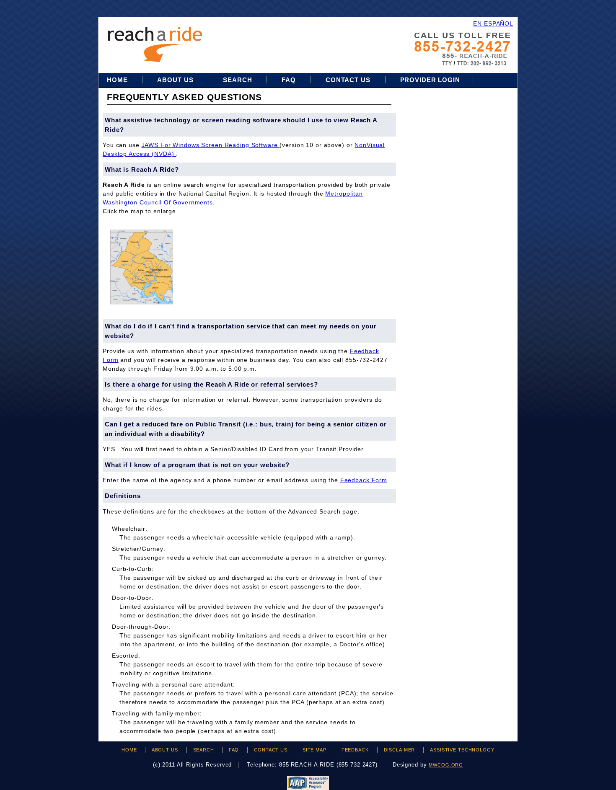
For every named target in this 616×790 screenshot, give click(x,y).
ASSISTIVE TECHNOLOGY (462, 749)
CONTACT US (270, 749)
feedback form (363, 480)
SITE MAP (314, 749)
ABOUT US (165, 749)
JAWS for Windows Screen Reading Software (211, 145)
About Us (175, 79)
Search (238, 79)
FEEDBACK (355, 749)
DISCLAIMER (399, 749)
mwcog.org (446, 764)
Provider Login (430, 79)
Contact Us (348, 79)
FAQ (289, 79)
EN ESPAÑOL (493, 23)
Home (118, 79)
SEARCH (204, 749)
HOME (130, 749)
